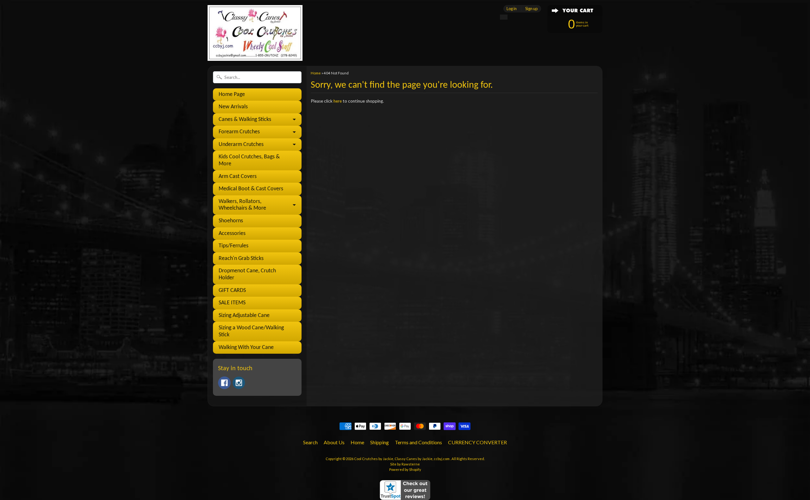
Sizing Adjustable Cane (244, 316)
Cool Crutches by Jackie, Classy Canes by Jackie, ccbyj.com (402, 459)
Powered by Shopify (405, 469)
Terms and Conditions (418, 442)
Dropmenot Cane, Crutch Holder (247, 274)
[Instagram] (239, 383)
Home (316, 73)
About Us (334, 442)
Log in (512, 9)
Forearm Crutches (239, 132)
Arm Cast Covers (238, 177)
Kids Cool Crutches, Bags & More (249, 160)
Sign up (531, 9)
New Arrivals (233, 107)
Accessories (232, 234)
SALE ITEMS (232, 303)
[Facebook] (224, 383)
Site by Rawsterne (405, 464)
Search (310, 442)
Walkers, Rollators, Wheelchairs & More (242, 205)
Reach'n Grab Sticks (241, 259)
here (337, 101)
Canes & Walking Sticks (245, 120)
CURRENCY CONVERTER (477, 442)
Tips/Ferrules (233, 246)
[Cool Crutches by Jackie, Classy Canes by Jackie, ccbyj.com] (255, 52)
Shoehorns (231, 221)
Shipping (379, 442)
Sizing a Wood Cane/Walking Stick (251, 331)
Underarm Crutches (241, 145)
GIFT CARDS (232, 291)
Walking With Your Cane (246, 348)
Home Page (232, 95)
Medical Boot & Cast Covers (251, 189)
